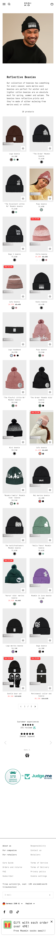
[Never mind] (51, 922)
